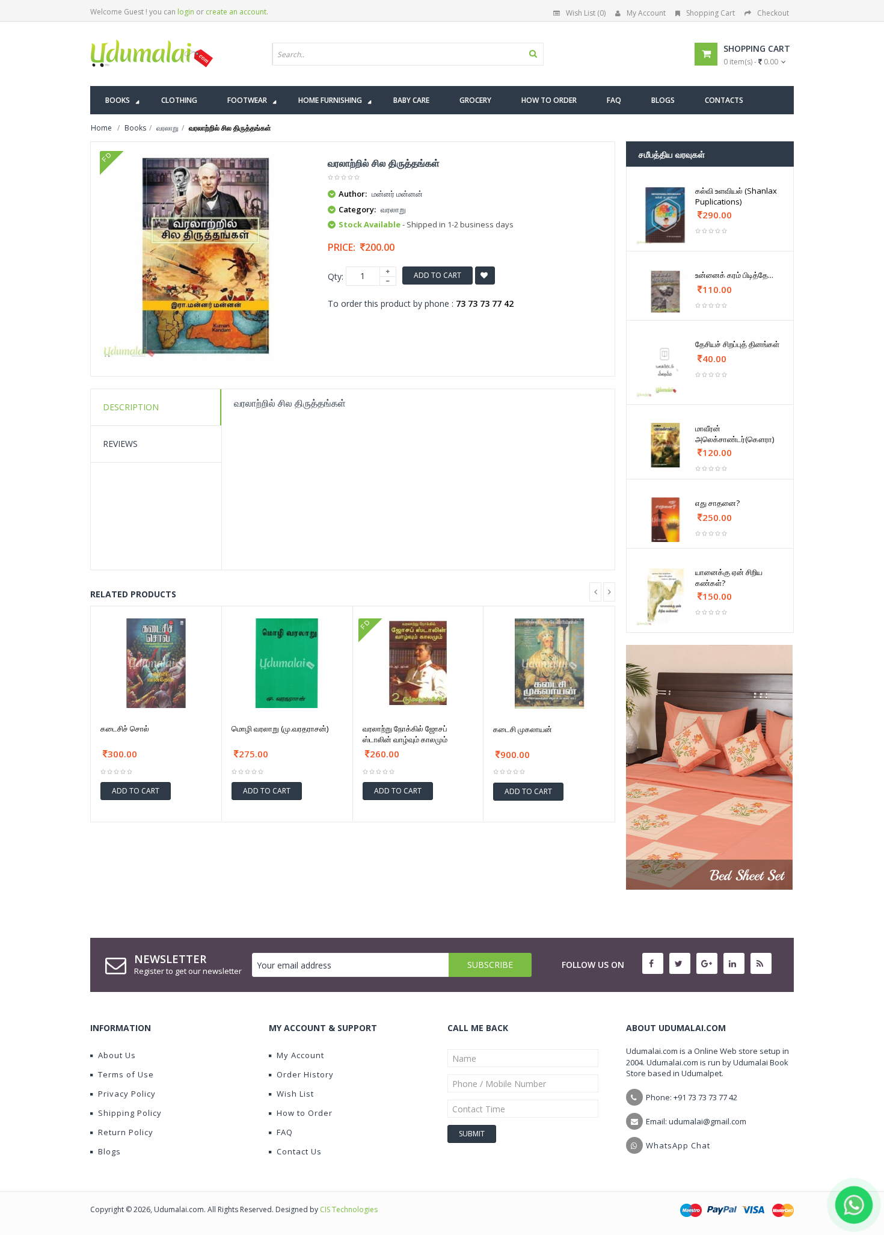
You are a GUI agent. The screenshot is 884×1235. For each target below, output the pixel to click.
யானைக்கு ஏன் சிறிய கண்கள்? (729, 577)
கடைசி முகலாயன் (522, 729)
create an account (236, 12)
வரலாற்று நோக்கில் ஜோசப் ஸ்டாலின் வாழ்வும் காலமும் (405, 734)
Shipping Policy (130, 1112)
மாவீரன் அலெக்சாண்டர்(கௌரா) (734, 434)
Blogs (109, 1151)
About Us (117, 1055)
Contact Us (299, 1151)
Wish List (295, 1093)
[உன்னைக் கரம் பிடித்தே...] (665, 291)
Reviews (120, 443)
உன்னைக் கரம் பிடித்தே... (734, 274)
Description (131, 407)
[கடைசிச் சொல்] (156, 663)
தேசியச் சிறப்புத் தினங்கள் (737, 344)
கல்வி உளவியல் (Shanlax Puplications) (736, 196)
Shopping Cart (710, 13)
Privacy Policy (127, 1093)
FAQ (285, 1132)
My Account (646, 13)
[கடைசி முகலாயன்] (549, 663)
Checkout (773, 13)
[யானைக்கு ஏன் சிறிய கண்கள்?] (665, 596)
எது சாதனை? (717, 502)
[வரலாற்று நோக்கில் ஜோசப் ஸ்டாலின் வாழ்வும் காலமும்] (418, 663)
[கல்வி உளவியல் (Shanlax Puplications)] (665, 215)
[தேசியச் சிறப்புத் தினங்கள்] (665, 368)
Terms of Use (126, 1074)
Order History (305, 1074)
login (185, 12)
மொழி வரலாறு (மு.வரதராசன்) (280, 728)
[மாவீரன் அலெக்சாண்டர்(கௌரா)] (665, 445)
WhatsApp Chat (678, 1145)
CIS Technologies (349, 1209)
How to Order (305, 1112)
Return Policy (125, 1132)
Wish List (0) (586, 13)
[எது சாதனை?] (665, 519)
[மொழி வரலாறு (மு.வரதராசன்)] (287, 663)
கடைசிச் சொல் (124, 728)
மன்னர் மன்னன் (397, 193)
